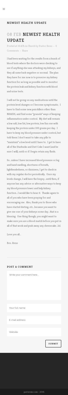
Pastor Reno (45, 46)
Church (31, 46)
